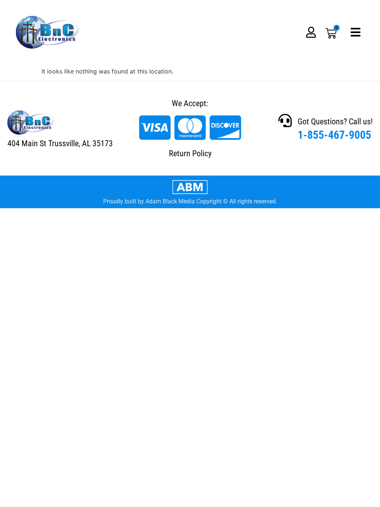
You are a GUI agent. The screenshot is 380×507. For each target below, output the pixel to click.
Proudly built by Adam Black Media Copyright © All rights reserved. (190, 201)
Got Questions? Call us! (335, 121)
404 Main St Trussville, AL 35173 (60, 143)
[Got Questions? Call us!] (285, 120)
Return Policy (190, 153)
